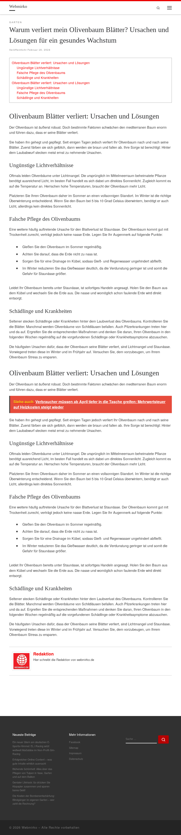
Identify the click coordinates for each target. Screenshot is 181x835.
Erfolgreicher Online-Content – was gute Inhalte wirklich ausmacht (32, 761)
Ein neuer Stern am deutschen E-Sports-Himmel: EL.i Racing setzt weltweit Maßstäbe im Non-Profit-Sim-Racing (33, 748)
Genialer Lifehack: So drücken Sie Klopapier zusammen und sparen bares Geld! (31, 786)
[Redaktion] (21, 660)
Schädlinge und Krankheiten (38, 77)
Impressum (75, 753)
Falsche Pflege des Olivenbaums (41, 72)
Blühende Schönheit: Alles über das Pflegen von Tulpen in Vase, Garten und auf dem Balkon (32, 772)
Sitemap (73, 747)
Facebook (74, 742)
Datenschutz (76, 759)
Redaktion (43, 654)
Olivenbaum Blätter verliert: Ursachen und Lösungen (51, 62)
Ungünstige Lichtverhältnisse (38, 67)
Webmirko (29, 827)
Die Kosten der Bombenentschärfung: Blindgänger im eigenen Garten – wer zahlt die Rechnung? (33, 799)
